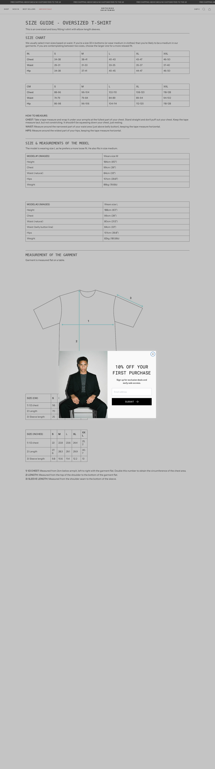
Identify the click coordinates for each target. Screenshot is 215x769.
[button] (132, 401)
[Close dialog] (153, 354)
